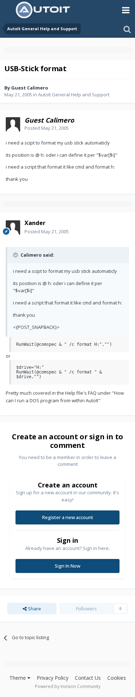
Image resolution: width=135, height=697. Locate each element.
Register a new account (67, 517)
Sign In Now (67, 566)
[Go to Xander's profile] (13, 227)
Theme (18, 677)
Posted (46, 128)
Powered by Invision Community (67, 686)
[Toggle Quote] (16, 255)
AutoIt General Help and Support (73, 94)
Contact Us (88, 677)
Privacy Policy (52, 677)
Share (34, 608)
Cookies (116, 677)
